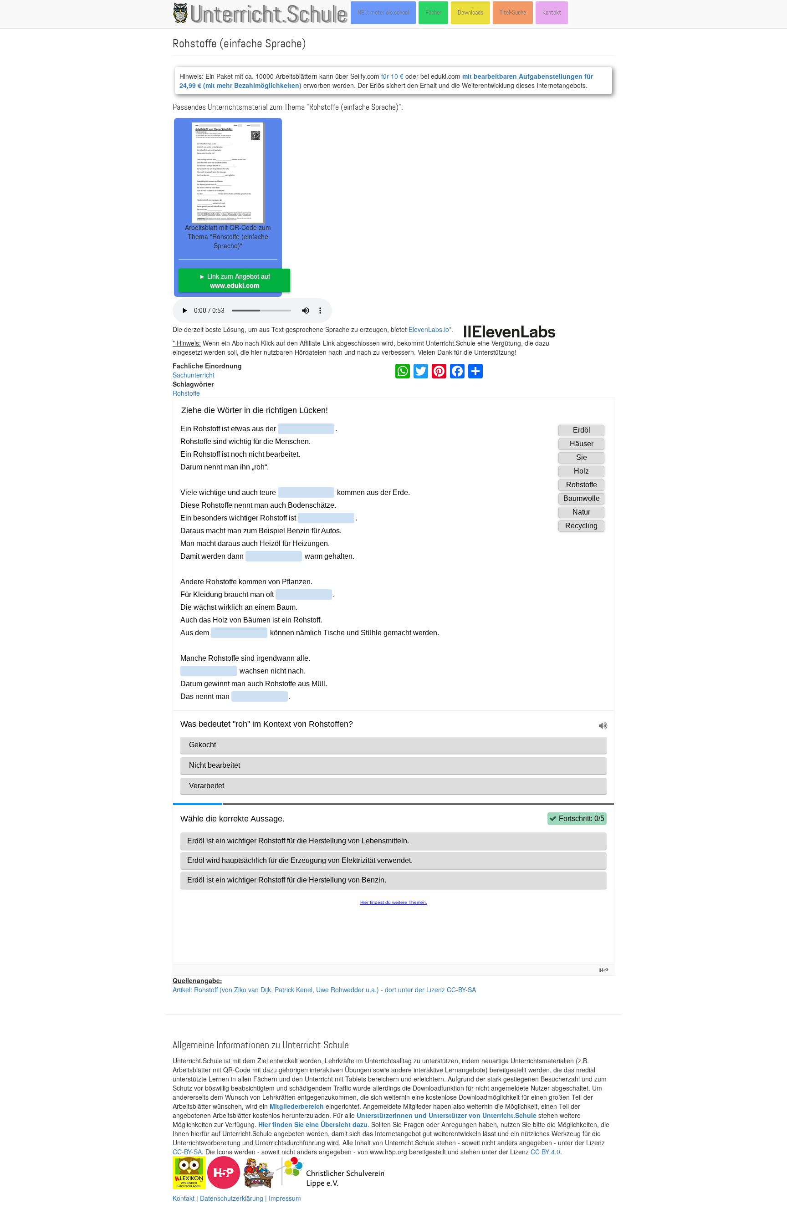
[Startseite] (182, 13)
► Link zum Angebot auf (234, 280)
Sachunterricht (194, 374)
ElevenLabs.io (429, 329)
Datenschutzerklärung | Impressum (250, 1198)
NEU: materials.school (383, 12)
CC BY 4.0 (545, 1151)
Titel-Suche (513, 12)
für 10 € (392, 76)
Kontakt (551, 12)
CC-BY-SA (187, 1151)
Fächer (433, 12)
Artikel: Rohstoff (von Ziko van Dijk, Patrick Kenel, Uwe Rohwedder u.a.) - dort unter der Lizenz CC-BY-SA (324, 989)
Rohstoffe (186, 393)
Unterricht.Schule (268, 15)
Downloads (470, 12)
